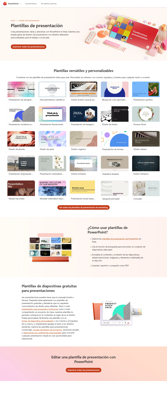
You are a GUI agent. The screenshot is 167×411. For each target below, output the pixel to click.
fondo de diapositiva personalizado (38, 321)
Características (30, 4)
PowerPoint (13, 3)
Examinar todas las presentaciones (28, 46)
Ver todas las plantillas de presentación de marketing (83, 207)
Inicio (13, 20)
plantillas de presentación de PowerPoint (120, 238)
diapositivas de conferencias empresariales (42, 332)
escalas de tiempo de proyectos (47, 329)
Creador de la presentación (29, 20)
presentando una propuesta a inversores (40, 309)
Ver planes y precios (49, 4)
